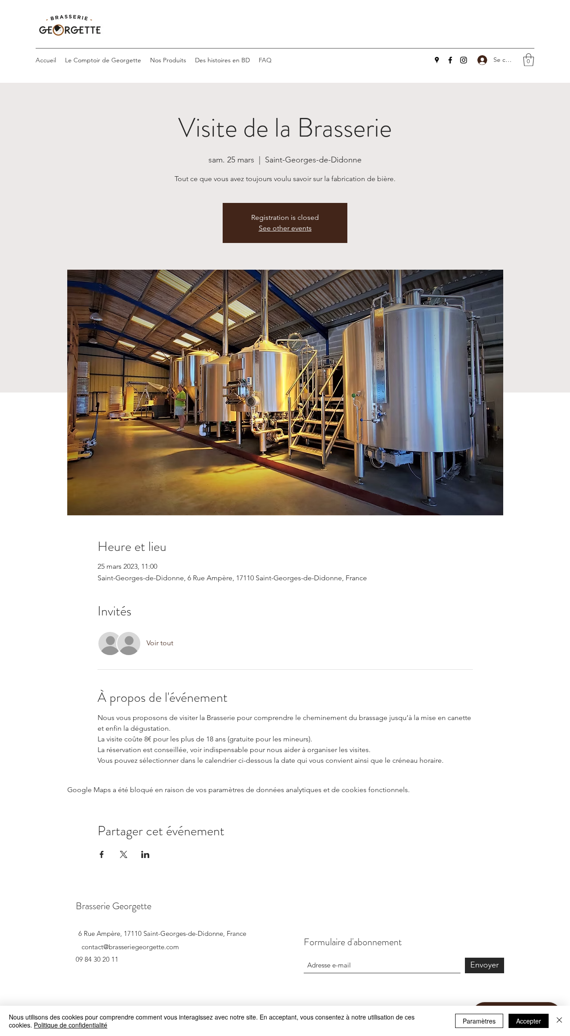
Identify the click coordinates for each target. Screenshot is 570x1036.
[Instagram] (463, 60)
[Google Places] (436, 60)
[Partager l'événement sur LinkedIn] (145, 854)
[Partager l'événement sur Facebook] (102, 854)
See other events (285, 228)
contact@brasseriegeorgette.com (130, 947)
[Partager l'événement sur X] (123, 854)
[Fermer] (559, 1021)
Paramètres (479, 1020)
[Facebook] (450, 60)
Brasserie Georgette (113, 906)
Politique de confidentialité (70, 1024)
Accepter (528, 1020)
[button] (528, 59)
